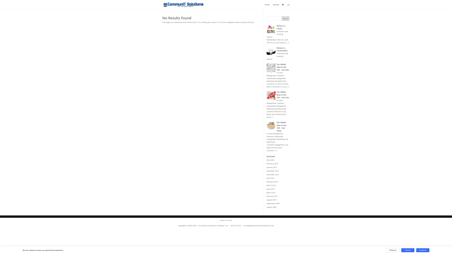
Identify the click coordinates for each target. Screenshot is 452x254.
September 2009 (273, 203)
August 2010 (271, 200)
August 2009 (271, 207)
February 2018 (272, 164)
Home (267, 5)
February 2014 (272, 182)
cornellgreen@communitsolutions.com (259, 225)
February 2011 (272, 196)
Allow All (408, 250)
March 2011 (271, 193)
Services (276, 5)
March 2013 (271, 185)
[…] (287, 43)
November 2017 (273, 174)
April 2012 (271, 189)
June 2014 (270, 178)
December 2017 (273, 171)
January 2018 (272, 167)
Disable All (422, 250)
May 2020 (270, 160)
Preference (392, 250)
